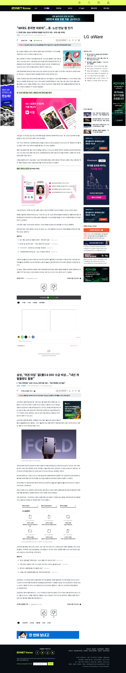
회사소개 (88, 649)
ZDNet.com (25, 660)
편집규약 (71, 651)
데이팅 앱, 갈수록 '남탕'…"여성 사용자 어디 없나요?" (35, 244)
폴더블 (38, 623)
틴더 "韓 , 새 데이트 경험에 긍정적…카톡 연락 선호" (35, 240)
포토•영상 (106, 8)
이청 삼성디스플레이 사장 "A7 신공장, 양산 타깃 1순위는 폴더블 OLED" (40, 564)
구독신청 (50, 664)
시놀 (29, 302)
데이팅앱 (42, 302)
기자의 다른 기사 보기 (73, 278)
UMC (49, 623)
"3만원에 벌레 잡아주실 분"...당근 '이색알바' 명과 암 (35, 252)
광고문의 (94, 649)
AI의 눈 (70, 8)
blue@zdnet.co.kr (31, 278)
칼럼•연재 (94, 8)
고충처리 (100, 651)
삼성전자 (25, 623)
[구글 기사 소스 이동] (61, 40)
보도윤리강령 (106, 651)
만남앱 (35, 302)
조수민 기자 (24, 40)
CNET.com (19, 660)
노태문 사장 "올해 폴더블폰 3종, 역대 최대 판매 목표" (35, 572)
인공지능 (58, 8)
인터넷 (18, 35)
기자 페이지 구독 (38, 40)
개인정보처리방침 (78, 651)
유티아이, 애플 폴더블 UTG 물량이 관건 (31, 568)
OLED (32, 623)
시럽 (24, 302)
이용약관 (85, 651)
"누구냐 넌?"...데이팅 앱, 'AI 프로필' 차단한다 (33, 248)
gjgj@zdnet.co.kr (36, 604)
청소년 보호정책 (92, 651)
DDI (44, 623)
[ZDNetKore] (23, 4)
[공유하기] (69, 40)
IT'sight (81, 8)
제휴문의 (107, 649)
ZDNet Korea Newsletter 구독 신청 (24, 664)
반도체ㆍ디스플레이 (21, 386)
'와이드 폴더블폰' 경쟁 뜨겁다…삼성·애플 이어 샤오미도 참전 (37, 560)
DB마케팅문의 (100, 649)
